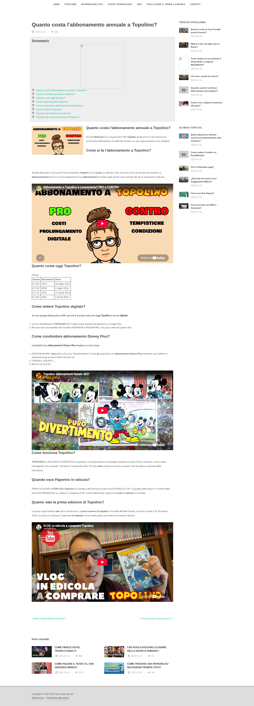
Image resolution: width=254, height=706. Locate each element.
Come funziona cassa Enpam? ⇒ (156, 655)
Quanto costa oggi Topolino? (50, 98)
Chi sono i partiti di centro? (204, 76)
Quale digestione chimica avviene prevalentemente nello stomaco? (206, 174)
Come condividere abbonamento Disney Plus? (59, 105)
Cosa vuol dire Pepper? (202, 230)
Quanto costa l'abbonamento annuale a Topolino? (61, 90)
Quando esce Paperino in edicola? (53, 113)
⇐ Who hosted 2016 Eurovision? (48, 655)
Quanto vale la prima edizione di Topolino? (58, 117)
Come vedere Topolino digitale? (52, 102)
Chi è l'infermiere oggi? (202, 204)
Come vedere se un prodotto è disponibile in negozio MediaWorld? (206, 61)
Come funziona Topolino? (49, 109)
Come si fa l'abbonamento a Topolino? (55, 94)
